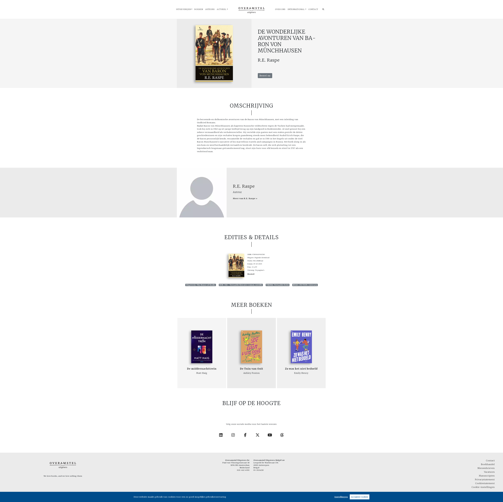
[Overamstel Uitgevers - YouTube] (270, 435)
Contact (313, 9)
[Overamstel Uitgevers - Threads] (282, 435)
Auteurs (210, 9)
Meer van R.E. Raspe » (245, 198)
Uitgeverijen (183, 9)
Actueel (221, 9)
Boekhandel (488, 464)
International (296, 9)
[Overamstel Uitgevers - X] (257, 435)
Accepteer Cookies (359, 497)
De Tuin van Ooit (251, 368)
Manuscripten (487, 475)
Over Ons (280, 9)
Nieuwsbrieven (486, 468)
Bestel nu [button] (264, 75)
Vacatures (489, 472)
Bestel (251, 274)
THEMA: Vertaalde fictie (277, 285)
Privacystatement (485, 479)
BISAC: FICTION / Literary (305, 285)
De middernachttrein (202, 368)
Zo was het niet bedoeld (301, 368)
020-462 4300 (243, 470)
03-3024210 (258, 470)
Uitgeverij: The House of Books (200, 285)
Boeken (198, 9)
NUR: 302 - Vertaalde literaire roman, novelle (240, 285)
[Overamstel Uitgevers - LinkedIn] (221, 435)
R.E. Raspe (244, 186)
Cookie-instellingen (483, 487)
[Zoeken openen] (323, 9)
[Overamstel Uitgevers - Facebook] (245, 435)
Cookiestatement (485, 483)
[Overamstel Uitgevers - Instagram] (233, 435)
